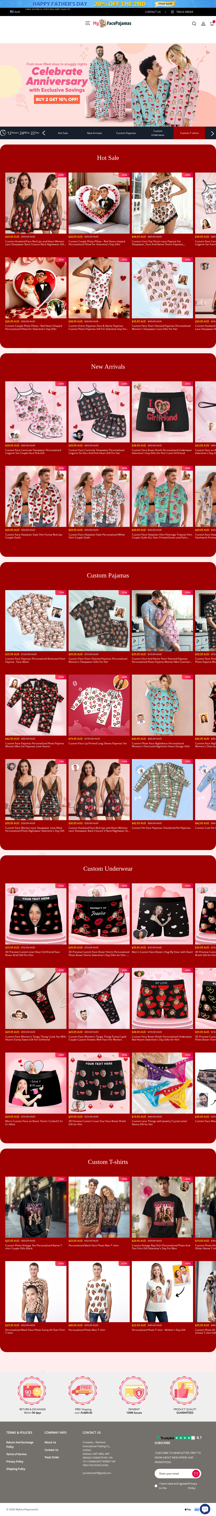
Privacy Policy (14, 1461)
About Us (50, 1442)
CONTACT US (153, 12)
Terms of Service (16, 1454)
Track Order (184, 12)
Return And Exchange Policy (19, 1444)
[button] (44, 133)
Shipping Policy (15, 1469)
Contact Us (51, 1450)
